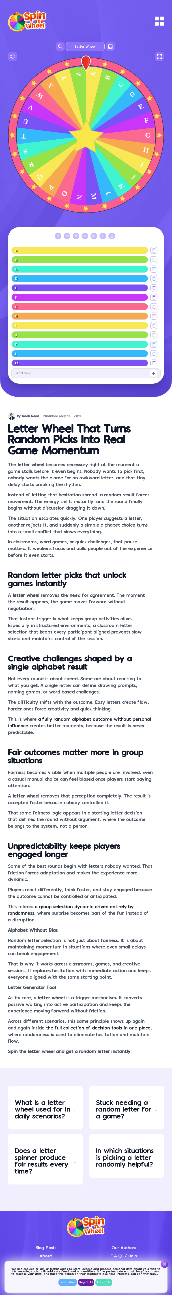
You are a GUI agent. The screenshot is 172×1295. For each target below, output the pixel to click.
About (46, 1256)
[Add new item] (153, 373)
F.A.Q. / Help (123, 1256)
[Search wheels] (60, 46)
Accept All (104, 1282)
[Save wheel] (110, 46)
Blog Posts (45, 1248)
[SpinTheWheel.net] (27, 21)
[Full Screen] (159, 56)
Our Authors (124, 1248)
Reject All (86, 1282)
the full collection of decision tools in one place (98, 1028)
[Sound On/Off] (12, 56)
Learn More (68, 1282)
